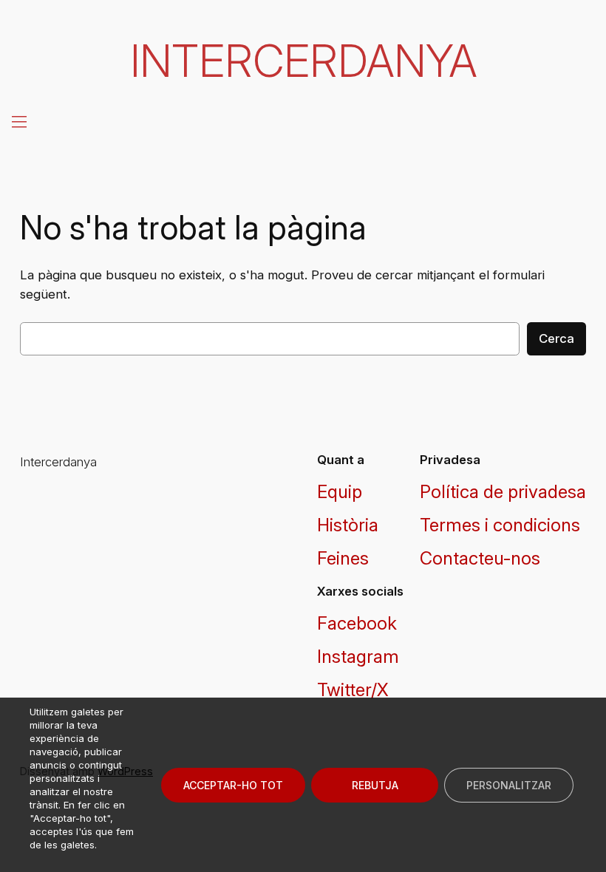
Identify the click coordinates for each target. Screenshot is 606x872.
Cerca (556, 338)
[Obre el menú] (18, 121)
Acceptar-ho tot (233, 785)
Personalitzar (508, 785)
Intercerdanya (303, 60)
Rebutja (375, 785)
